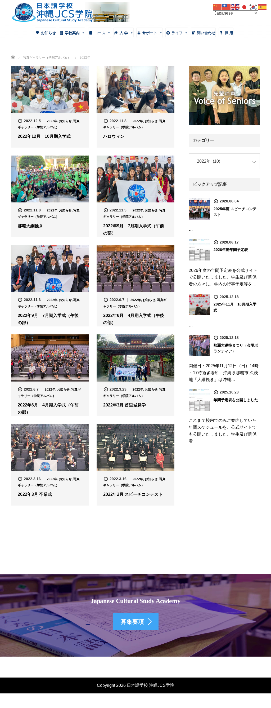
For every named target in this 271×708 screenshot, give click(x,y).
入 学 (124, 33)
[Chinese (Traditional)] (226, 7)
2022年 (52, 121)
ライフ (177, 33)
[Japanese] (244, 7)
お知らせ (48, 33)
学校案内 (72, 33)
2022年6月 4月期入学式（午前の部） (48, 408)
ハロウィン (113, 136)
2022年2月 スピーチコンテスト (133, 494)
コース (99, 33)
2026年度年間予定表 (231, 249)
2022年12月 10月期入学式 (44, 136)
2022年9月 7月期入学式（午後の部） (48, 319)
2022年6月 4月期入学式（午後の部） (133, 319)
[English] (235, 7)
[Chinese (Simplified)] (217, 7)
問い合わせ (206, 33)
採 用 (229, 33)
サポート (149, 33)
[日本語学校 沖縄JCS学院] (70, 11)
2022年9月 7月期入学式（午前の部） (133, 229)
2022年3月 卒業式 (35, 494)
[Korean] (253, 7)
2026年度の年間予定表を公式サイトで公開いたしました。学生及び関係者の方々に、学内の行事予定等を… (223, 277)
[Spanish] (262, 7)
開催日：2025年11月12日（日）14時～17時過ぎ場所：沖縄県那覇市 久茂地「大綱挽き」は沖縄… (224, 373)
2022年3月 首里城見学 (124, 405)
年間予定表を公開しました (236, 400)
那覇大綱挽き (30, 226)
